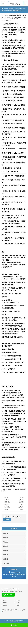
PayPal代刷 (6, 563)
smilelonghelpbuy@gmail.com (11, 588)
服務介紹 (6, 8)
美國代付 (11, 8)
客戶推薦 (5, 602)
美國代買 (5, 537)
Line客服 (15, 625)
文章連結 (7, 519)
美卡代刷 (5, 542)
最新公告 (18, 602)
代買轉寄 (5, 554)
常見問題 (18, 600)
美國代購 (5, 533)
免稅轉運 (5, 559)
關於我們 (5, 600)
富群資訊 (17, 621)
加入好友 (9, 594)
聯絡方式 (18, 605)
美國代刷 (5, 546)
